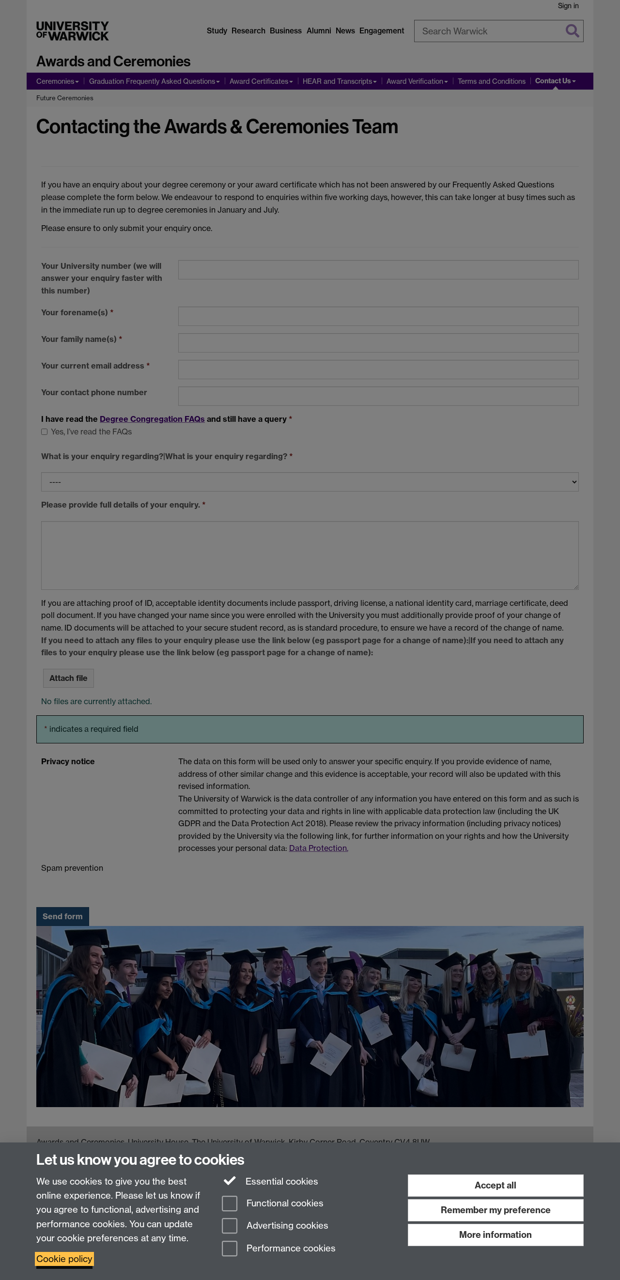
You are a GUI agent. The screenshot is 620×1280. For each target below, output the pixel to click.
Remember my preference (496, 1210)
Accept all (495, 1185)
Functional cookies (284, 1203)
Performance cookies (290, 1248)
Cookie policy (64, 1259)
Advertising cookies (286, 1226)
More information (495, 1234)
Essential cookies (280, 1181)
